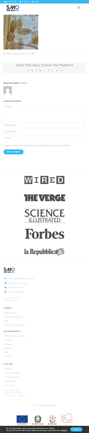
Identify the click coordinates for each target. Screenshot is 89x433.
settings (64, 430)
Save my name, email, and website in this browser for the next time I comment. (38, 145)
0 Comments (30, 54)
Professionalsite (48, 405)
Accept (76, 429)
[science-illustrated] (44, 208)
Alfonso (8, 54)
